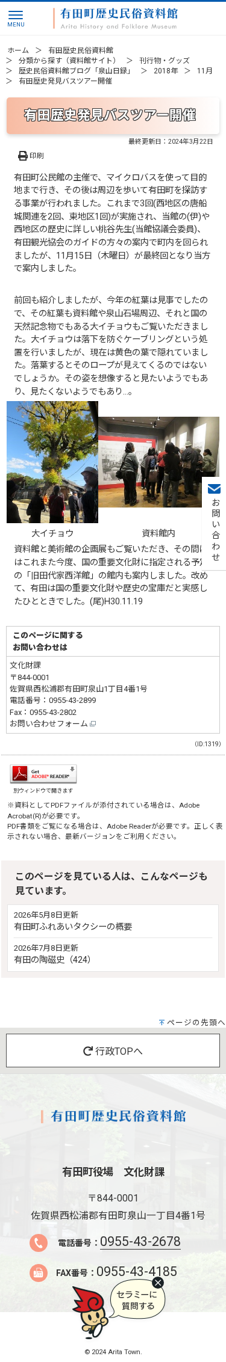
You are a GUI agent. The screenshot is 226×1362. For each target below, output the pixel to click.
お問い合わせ (214, 530)
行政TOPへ (118, 1051)
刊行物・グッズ (164, 61)
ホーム (18, 50)
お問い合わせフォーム (50, 723)
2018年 (166, 71)
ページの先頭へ (196, 1022)
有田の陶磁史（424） (55, 960)
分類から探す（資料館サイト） (69, 61)
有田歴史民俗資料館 (80, 50)
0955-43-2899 (72, 700)
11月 (205, 71)
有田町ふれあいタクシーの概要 (73, 927)
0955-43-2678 (140, 1241)
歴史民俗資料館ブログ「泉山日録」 (76, 71)
